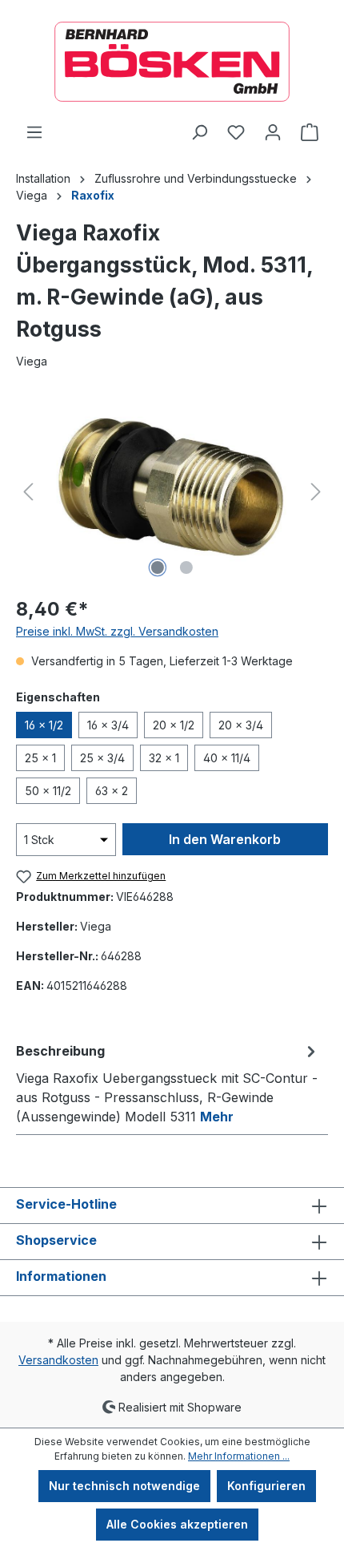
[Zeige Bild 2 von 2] (186, 567)
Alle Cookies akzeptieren (177, 1524)
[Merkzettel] (236, 132)
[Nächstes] (316, 492)
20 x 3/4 (240, 725)
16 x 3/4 (108, 725)
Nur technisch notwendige (124, 1485)
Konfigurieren (266, 1485)
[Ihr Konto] (272, 132)
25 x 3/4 (102, 758)
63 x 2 (111, 791)
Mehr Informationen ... (239, 1456)
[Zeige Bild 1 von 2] (157, 567)
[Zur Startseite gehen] (172, 61)
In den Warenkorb (225, 839)
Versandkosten (58, 1360)
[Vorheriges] (28, 492)
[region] (172, 492)
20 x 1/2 (173, 725)
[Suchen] (199, 132)
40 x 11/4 (226, 758)
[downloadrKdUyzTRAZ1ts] (172, 492)
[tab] (168, 1083)
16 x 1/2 (44, 725)
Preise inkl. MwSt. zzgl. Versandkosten (117, 631)
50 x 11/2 (48, 791)
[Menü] (34, 132)
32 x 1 (164, 758)
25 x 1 (40, 758)
